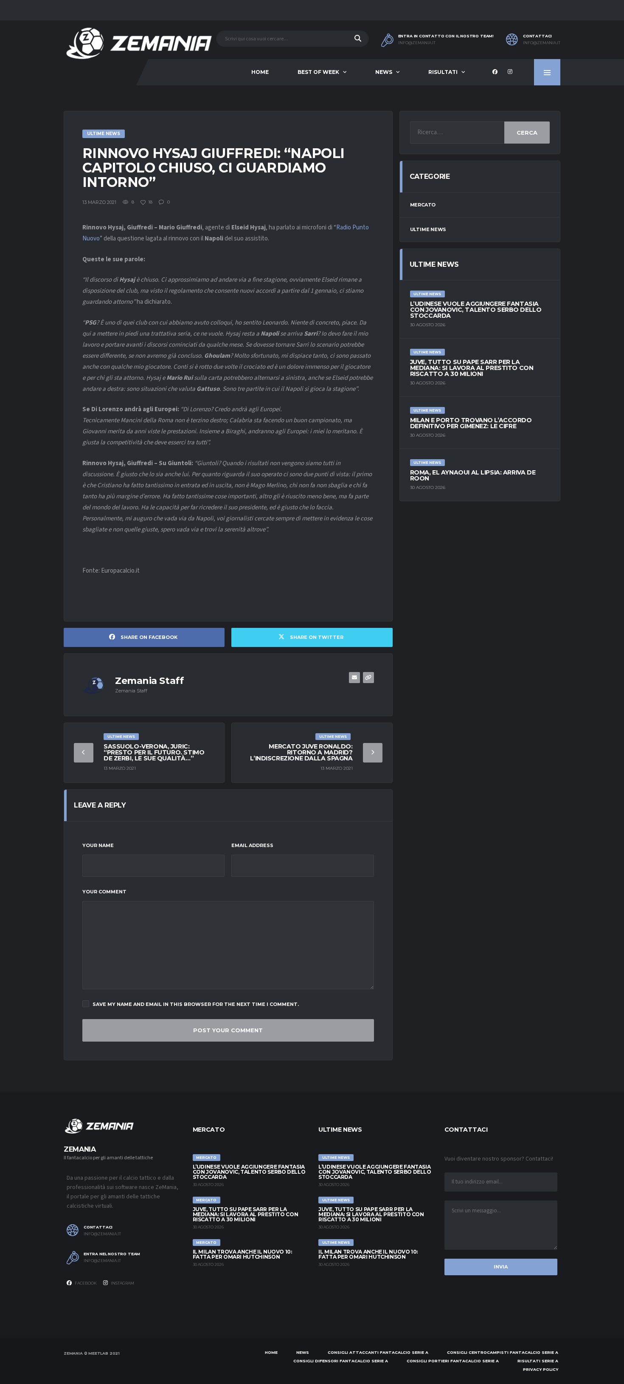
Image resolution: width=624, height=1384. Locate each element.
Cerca (527, 132)
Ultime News (428, 229)
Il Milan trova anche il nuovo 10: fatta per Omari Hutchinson (242, 1254)
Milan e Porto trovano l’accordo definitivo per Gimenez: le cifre (471, 423)
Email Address (252, 845)
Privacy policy (540, 1369)
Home (260, 72)
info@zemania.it (417, 43)
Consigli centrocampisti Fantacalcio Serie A (502, 1352)
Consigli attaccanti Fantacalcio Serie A (378, 1352)
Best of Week (318, 72)
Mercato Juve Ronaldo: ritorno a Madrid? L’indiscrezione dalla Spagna (301, 752)
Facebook (85, 1283)
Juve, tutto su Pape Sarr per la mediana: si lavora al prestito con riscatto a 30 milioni (472, 368)
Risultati (443, 72)
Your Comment (104, 892)
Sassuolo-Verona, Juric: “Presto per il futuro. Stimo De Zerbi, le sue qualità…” (154, 752)
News (383, 72)
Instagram (122, 1283)
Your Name (98, 845)
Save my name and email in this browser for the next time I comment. (196, 1004)
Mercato (423, 205)
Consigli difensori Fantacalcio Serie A (340, 1361)
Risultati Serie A (537, 1361)
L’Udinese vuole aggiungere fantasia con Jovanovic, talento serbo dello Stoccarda (476, 309)
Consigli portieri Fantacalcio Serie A (453, 1361)
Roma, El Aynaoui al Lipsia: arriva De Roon (472, 475)
